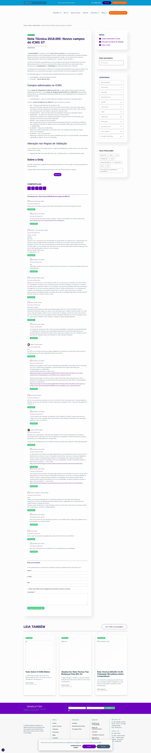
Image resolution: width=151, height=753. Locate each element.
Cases (111, 111)
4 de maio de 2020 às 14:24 (33, 432)
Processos (111, 121)
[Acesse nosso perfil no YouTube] (35, 739)
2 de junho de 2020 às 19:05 (36, 451)
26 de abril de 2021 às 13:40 (36, 546)
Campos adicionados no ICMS (111, 38)
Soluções (56, 13)
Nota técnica (36, 25)
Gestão (111, 102)
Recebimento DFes (78, 726)
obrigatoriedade (105, 162)
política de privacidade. (95, 742)
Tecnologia (111, 107)
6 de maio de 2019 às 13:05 (33, 232)
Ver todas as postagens (114, 627)
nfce (112, 158)
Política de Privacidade (95, 710)
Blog (103, 13)
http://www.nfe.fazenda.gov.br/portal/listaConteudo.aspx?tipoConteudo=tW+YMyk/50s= (56, 463)
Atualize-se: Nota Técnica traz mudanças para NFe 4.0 (75, 673)
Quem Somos (75, 13)
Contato (55, 738)
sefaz (102, 166)
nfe (108, 166)
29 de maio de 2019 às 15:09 (36, 363)
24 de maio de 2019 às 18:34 (33, 347)
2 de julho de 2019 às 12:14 (33, 397)
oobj (111, 155)
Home (25, 25)
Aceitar (89, 746)
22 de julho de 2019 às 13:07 (36, 414)
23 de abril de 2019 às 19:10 (33, 203)
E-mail (29, 576)
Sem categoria (111, 82)
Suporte (106, 2)
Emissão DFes (77, 729)
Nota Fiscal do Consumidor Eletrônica (108, 170)
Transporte (104, 158)
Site (28, 582)
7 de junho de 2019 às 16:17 (36, 326)
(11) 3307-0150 (116, 733)
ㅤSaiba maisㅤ (57, 174)
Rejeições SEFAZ (111, 97)
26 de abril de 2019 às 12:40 (36, 216)
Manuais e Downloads (95, 738)
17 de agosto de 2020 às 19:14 (34, 495)
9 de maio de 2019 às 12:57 (36, 262)
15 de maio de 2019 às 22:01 (33, 305)
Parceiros (94, 13)
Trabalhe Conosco (98, 735)
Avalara (74, 723)
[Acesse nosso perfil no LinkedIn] (32, 739)
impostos (103, 155)
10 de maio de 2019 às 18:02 (33, 280)
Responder (31, 209)
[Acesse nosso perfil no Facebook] (25, 739)
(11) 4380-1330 (96, 2)
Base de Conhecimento (118, 13)
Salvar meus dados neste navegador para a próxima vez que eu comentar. (49, 588)
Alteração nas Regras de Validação (112, 42)
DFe (65, 13)
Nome (29, 570)
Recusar (103, 746)
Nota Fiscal (111, 87)
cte (117, 155)
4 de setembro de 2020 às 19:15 (37, 517)
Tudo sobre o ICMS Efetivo (37, 672)
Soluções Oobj (111, 126)
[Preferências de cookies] (3, 749)
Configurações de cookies (76, 746)
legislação (117, 162)
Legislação (111, 116)
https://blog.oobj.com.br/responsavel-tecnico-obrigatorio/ (47, 220)
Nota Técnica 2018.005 (57, 53)
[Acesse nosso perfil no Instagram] (28, 739)
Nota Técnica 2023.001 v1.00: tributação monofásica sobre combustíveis (110, 674)
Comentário (31, 592)
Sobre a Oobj (106, 45)
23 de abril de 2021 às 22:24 (33, 533)
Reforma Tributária (119, 2)
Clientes (85, 13)
